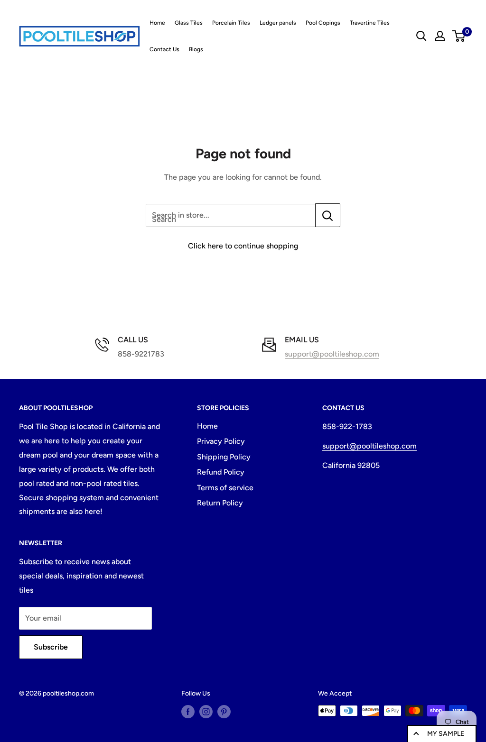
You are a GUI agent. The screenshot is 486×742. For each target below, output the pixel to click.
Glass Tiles (189, 22)
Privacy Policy (221, 441)
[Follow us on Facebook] (188, 711)
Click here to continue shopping (243, 245)
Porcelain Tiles (231, 22)
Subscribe (51, 646)
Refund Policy (220, 471)
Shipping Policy (224, 456)
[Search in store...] (327, 215)
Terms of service (225, 487)
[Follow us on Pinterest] (224, 711)
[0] (459, 36)
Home (157, 22)
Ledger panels (278, 22)
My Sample (445, 734)
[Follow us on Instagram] (206, 711)
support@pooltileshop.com (332, 353)
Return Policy (220, 502)
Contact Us (164, 49)
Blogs (196, 49)
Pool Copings (323, 22)
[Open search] (421, 36)
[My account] (440, 36)
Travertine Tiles (370, 22)
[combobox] (230, 215)
